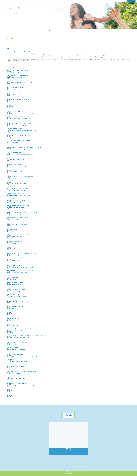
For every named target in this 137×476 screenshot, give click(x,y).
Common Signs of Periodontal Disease (15, 294)
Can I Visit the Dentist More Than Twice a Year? (17, 193)
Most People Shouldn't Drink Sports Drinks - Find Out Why (19, 92)
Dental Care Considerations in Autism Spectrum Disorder (19, 99)
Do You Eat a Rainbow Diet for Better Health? (16, 181)
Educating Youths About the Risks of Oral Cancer (17, 125)
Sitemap (85, 471)
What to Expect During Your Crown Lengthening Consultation (20, 154)
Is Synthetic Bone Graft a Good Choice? (15, 207)
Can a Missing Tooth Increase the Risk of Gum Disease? (19, 116)
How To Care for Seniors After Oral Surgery (16, 222)
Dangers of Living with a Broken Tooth (15, 284)
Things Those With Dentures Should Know (16, 378)
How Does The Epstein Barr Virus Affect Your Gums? (18, 337)
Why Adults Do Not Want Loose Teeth (15, 393)
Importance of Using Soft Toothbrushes (15, 366)
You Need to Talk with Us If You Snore (15, 111)
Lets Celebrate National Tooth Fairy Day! (15, 291)
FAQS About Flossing (11, 248)
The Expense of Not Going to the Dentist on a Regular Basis (20, 176)
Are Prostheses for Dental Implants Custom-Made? (18, 205)
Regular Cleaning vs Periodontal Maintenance (17, 383)
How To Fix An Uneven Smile (13, 255)
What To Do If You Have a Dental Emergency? (17, 289)
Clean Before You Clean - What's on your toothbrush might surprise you (22, 123)
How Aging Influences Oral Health (14, 241)
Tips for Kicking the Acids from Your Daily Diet (17, 361)
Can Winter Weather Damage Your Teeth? (16, 128)
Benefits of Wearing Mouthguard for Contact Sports (18, 301)
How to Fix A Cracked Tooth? (13, 325)
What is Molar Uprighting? (12, 84)
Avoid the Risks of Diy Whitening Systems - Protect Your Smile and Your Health (24, 147)
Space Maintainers (11, 251)
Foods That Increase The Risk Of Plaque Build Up (17, 226)
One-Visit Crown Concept (12, 347)
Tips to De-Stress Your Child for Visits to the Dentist (18, 373)
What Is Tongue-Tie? (11, 94)
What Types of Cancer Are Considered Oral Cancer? (18, 376)
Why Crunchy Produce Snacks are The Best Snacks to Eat (19, 140)
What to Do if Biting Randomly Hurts (15, 354)
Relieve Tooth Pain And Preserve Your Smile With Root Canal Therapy (21, 267)
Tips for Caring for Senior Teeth (14, 152)
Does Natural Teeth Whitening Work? (15, 368)
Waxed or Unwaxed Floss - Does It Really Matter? (17, 121)
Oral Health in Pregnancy (12, 308)
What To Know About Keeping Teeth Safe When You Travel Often (21, 113)
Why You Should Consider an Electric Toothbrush (17, 104)
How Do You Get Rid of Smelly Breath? (15, 202)
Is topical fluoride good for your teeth (15, 282)
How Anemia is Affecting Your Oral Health (16, 149)
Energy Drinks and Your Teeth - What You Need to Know (19, 166)
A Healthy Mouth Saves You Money (14, 137)
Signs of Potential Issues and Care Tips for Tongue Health (19, 234)
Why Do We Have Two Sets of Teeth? (15, 388)
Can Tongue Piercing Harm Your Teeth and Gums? (18, 217)
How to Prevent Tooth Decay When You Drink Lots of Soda (19, 70)
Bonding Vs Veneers (11, 186)
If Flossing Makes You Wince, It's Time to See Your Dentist (19, 135)
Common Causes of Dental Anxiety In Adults (16, 381)
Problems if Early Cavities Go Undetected (16, 349)
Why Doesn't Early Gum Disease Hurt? (15, 171)
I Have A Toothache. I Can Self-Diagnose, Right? (17, 210)
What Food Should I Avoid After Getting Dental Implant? (19, 246)
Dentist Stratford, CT (11, 313)
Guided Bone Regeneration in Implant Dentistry (17, 224)
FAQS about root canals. (12, 320)
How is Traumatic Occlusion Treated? (15, 330)
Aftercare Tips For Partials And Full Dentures (16, 275)
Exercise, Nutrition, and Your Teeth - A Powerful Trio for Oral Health (21, 174)
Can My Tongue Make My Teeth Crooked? (16, 190)
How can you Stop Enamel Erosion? (14, 101)
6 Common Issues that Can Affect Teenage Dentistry (18, 133)
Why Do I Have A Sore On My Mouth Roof (15, 258)
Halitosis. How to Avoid (12, 311)
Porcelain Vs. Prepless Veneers (13, 318)
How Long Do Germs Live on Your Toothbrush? (17, 200)
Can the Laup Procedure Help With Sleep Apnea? (17, 75)
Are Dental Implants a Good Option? (15, 164)
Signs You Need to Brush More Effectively (16, 89)
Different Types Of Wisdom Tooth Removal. (16, 306)
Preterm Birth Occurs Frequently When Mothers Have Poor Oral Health (22, 356)
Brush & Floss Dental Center (60, 471)
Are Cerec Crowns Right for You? (14, 178)
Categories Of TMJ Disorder (13, 243)
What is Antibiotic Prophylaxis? (13, 145)
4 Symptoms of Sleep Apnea (13, 219)
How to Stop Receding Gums (13, 260)
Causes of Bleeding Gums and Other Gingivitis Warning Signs (20, 328)
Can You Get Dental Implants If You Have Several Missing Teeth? (21, 214)
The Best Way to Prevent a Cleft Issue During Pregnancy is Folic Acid (21, 371)
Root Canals (10, 299)
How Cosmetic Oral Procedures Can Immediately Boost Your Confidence (22, 385)
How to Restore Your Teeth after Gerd (15, 87)
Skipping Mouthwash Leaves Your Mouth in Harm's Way (19, 159)
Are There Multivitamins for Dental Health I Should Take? (19, 188)
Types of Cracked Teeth (12, 277)
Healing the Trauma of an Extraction (15, 97)
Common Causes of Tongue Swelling (15, 236)
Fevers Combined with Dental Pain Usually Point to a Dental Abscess (21, 352)
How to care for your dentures (14, 263)
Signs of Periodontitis (11, 239)
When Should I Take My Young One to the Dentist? (18, 323)
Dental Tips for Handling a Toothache (15, 332)
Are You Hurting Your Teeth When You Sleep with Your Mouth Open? (21, 130)
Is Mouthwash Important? (12, 229)
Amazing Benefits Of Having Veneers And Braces (17, 296)
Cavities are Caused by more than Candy (16, 109)
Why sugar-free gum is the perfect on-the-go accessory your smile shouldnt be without (26, 335)
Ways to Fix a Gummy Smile (13, 72)
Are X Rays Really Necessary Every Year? (15, 303)
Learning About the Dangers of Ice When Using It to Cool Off (20, 82)
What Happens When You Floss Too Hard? (16, 77)
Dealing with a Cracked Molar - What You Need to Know (19, 118)
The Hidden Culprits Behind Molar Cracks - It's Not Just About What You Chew (23, 169)
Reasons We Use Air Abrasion (13, 142)
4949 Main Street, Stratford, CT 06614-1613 (73, 426)
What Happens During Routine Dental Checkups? (17, 344)
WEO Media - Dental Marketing (67, 471)
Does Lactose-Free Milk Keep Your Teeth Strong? (17, 161)
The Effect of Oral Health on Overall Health (16, 342)
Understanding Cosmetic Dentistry (14, 316)
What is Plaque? (10, 106)
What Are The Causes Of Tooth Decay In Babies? (17, 272)
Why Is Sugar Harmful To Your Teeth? (15, 340)
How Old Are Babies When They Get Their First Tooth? (18, 195)
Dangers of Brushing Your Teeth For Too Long (16, 183)
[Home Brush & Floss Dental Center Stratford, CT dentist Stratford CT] (14, 8)
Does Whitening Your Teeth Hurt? (14, 265)
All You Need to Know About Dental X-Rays (16, 364)
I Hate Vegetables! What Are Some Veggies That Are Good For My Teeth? (22, 212)
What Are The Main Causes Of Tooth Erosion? (16, 287)
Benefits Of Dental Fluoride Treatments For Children (18, 231)
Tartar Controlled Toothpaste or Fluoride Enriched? (18, 80)
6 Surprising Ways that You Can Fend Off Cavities (17, 157)
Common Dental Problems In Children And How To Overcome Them (21, 253)
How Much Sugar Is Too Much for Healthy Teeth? (17, 198)
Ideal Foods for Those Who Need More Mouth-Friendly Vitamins (20, 270)
